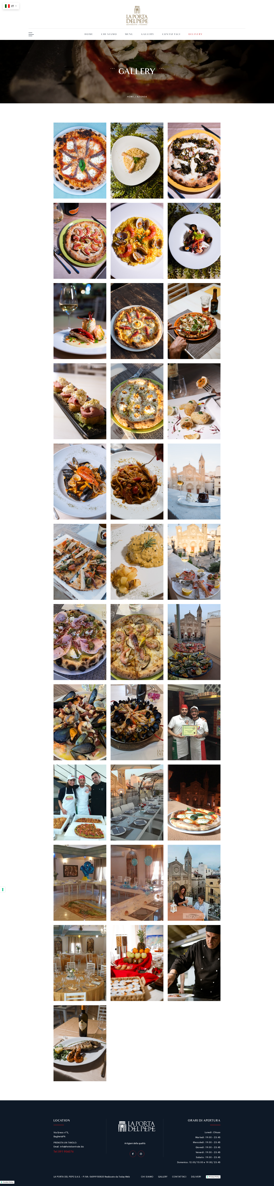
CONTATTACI (179, 1176)
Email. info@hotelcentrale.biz (69, 1146)
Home (89, 34)
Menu (129, 34)
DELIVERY (196, 1176)
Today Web (124, 1176)
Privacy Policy (214, 1177)
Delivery (196, 34)
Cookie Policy (8, 1182)
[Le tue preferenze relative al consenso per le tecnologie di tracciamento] (2, 889)
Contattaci (171, 34)
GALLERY (162, 1176)
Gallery (147, 34)
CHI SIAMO (147, 1176)
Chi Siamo (109, 34)
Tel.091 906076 (63, 1151)
